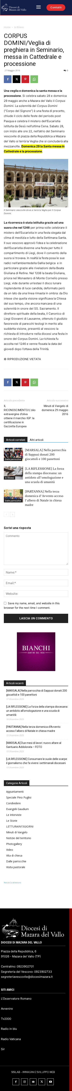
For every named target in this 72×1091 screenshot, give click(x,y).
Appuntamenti (15, 791)
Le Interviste (14, 815)
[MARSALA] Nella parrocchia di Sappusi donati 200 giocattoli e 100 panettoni (45, 454)
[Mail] (33, 1081)
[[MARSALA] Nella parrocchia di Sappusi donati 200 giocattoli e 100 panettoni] (13, 454)
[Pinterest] (25, 79)
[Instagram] (24, 1081)
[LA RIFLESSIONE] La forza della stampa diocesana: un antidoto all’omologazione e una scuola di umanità (37, 710)
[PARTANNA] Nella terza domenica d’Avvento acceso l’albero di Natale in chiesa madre (33, 728)
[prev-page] (6, 514)
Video (9, 850)
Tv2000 (6, 1019)
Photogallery (14, 844)
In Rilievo (19, 27)
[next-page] (12, 514)
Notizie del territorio (18, 838)
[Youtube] (50, 1081)
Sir (3, 1049)
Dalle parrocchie (13, 459)
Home (7, 27)
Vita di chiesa (14, 855)
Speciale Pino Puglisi (18, 797)
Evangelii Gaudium (17, 809)
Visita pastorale (15, 867)
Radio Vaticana (11, 1039)
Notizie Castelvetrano (12, 883)
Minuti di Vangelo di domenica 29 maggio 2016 (55, 410)
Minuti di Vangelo (16, 832)
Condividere (13, 803)
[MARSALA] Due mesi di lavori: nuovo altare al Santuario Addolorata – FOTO (33, 745)
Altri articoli (36, 439)
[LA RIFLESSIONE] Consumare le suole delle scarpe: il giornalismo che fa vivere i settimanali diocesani (37, 761)
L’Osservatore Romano (16, 998)
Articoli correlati (15, 439)
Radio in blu (9, 1029)
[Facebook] (8, 79)
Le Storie (11, 820)
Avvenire (7, 1008)
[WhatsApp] (34, 79)
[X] (16, 79)
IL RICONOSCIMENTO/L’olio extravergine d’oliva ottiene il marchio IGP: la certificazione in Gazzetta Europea (20, 416)
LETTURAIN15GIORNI (19, 826)
